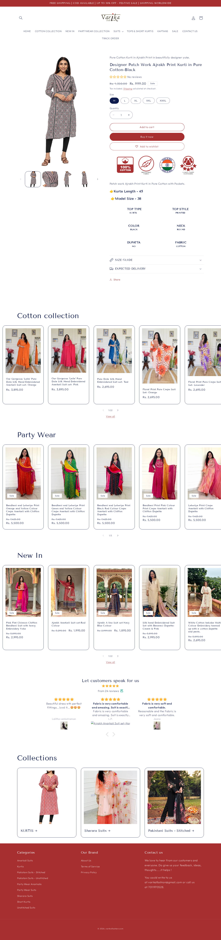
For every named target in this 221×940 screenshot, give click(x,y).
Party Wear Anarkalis (29, 884)
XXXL (163, 100)
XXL (148, 100)
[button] (21, 18)
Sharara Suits (95, 831)
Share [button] (117, 279)
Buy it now (147, 136)
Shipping (127, 88)
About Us (86, 860)
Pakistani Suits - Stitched (169, 831)
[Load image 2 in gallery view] (50, 179)
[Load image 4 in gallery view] (85, 179)
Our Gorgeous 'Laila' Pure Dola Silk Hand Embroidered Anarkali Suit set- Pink (68, 381)
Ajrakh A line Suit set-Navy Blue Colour (113, 624)
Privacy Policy (89, 872)
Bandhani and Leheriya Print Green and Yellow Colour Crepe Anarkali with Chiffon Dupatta (68, 510)
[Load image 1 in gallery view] (33, 179)
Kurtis (20, 866)
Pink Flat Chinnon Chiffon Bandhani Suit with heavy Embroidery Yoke (21, 625)
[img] (110, 686)
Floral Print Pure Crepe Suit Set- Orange (159, 391)
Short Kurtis (24, 901)
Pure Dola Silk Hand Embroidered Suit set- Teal (112, 380)
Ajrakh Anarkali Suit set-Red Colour (68, 624)
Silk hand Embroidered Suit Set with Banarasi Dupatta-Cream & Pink (159, 625)
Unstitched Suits (26, 907)
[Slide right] (97, 179)
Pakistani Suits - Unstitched (32, 878)
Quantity (114, 108)
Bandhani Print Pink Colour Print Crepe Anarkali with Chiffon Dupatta (159, 508)
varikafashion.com (114, 928)
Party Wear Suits (26, 889)
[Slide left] (20, 179)
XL (136, 100)
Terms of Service (90, 866)
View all (110, 416)
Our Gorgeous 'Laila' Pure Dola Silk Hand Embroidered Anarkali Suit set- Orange (23, 382)
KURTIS (27, 831)
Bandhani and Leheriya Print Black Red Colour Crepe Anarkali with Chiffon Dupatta (113, 510)
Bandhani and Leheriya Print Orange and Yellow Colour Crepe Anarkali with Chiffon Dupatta (22, 510)
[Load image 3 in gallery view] (68, 179)
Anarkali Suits (25, 860)
